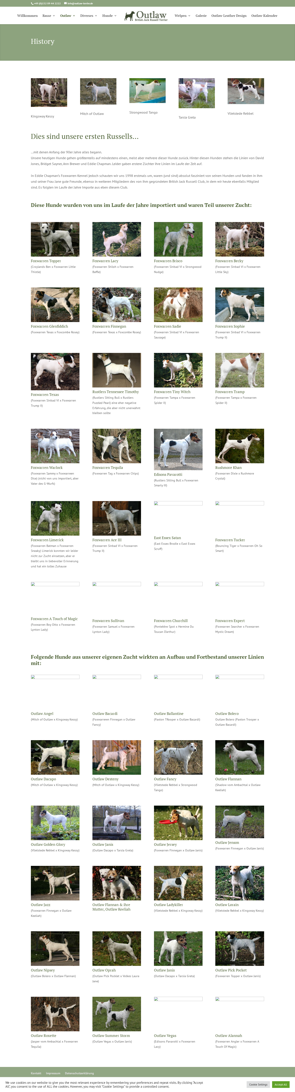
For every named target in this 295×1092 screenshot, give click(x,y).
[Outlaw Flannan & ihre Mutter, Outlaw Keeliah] (116, 899)
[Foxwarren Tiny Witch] (178, 386)
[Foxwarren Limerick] (55, 534)
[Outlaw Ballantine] (178, 678)
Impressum (53, 1073)
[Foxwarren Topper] (55, 255)
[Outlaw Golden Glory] (55, 839)
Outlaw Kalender (264, 16)
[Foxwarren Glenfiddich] (55, 321)
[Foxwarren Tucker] (239, 504)
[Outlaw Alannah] (239, 1000)
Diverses (86, 16)
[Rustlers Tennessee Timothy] (116, 386)
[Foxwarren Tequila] (116, 462)
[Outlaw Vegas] (178, 1000)
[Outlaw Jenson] (239, 837)
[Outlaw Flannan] (239, 773)
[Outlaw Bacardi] (116, 678)
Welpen (181, 16)
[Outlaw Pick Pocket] (239, 964)
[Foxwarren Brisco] (178, 255)
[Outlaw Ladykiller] (178, 899)
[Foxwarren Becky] (239, 255)
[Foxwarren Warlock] (55, 462)
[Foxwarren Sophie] (239, 321)
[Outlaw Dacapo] (55, 773)
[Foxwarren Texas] (55, 389)
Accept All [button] (281, 1084)
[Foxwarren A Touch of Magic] (55, 585)
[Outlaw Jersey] (178, 839)
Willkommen (27, 16)
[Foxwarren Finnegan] (116, 321)
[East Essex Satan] (178, 504)
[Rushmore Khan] (239, 462)
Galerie (201, 16)
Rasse (47, 16)
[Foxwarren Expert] (239, 585)
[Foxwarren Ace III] (116, 534)
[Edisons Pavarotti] (178, 469)
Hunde (107, 16)
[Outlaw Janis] (116, 839)
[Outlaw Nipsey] (55, 964)
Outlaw (65, 16)
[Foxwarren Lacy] (116, 255)
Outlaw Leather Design (229, 16)
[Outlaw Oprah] (116, 964)
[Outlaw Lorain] (239, 899)
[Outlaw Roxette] (55, 1030)
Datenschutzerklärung (79, 1073)
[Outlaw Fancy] (178, 773)
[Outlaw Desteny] (116, 773)
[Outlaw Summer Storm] (116, 1030)
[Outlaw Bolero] (239, 678)
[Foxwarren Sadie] (178, 321)
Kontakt (36, 1073)
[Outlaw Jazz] (55, 899)
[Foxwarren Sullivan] (116, 585)
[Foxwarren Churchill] (178, 585)
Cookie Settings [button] (258, 1084)
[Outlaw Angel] (55, 678)
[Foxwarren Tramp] (239, 386)
